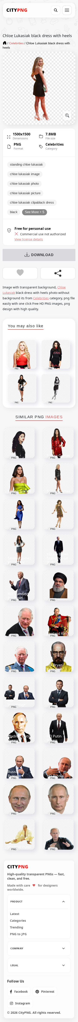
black (14, 212)
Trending (16, 927)
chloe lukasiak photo (24, 183)
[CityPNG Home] (17, 10)
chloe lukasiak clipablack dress (32, 202)
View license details (29, 239)
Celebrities (55, 144)
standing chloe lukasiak (26, 164)
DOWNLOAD (42, 255)
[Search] (55, 10)
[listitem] (19, 991)
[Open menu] (67, 10)
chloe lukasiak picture (25, 193)
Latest (14, 914)
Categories (18, 921)
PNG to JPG (18, 934)
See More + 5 (34, 212)
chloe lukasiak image (25, 174)
